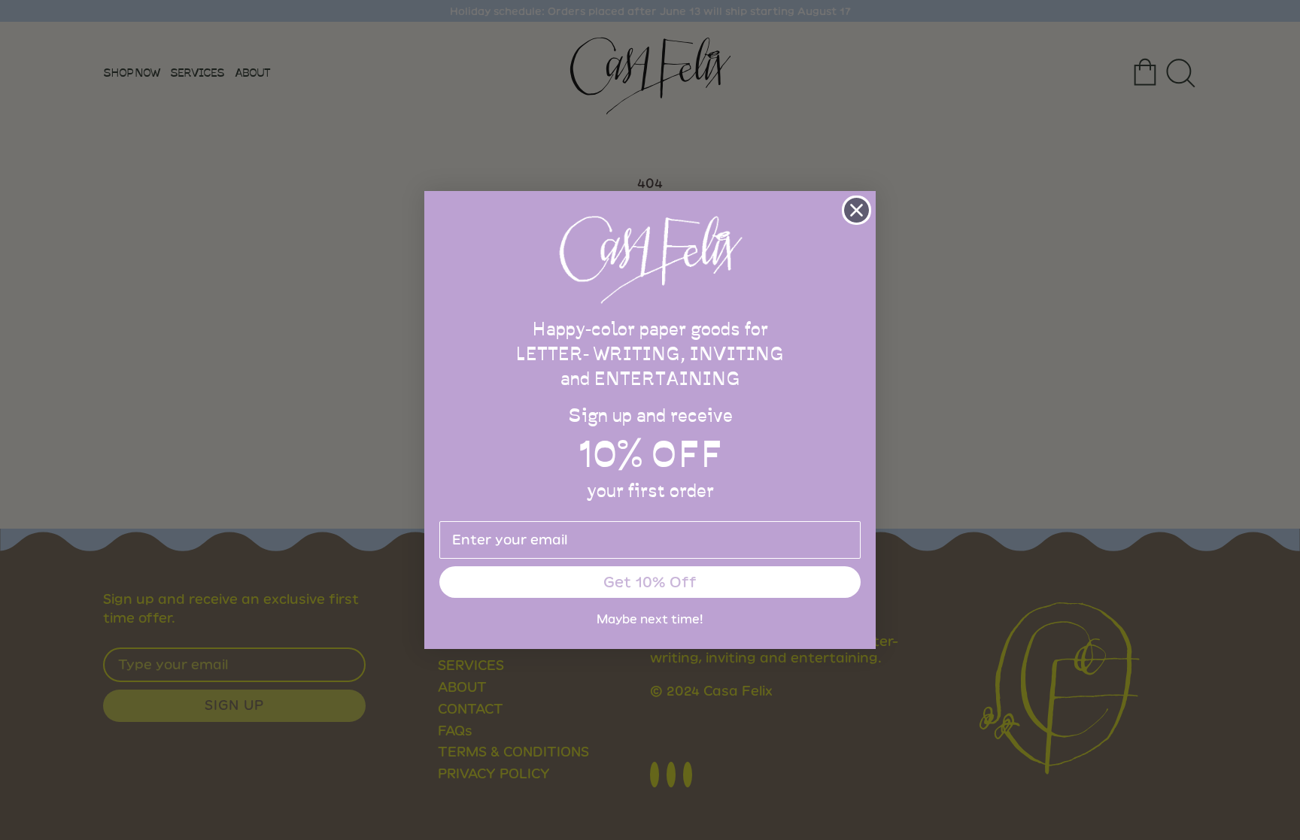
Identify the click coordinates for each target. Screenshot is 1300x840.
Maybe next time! (650, 619)
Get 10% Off (650, 582)
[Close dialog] (856, 210)
